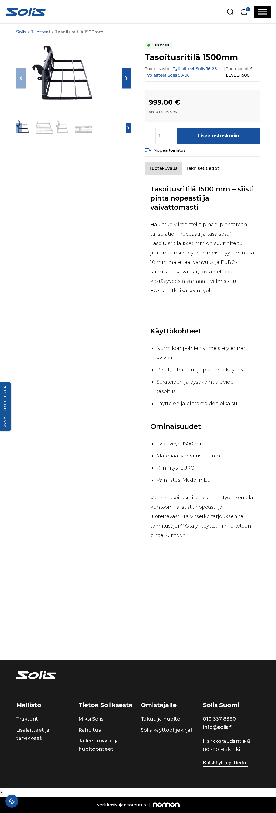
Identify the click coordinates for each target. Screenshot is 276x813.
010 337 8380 (219, 719)
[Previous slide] (21, 78)
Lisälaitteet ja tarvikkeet (32, 734)
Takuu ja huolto (160, 719)
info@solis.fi (217, 727)
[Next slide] (126, 78)
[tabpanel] (202, 362)
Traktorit (27, 719)
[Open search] (230, 11)
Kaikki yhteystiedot (225, 762)
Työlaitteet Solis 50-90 (167, 75)
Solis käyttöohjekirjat (167, 730)
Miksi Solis (90, 719)
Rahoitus (89, 730)
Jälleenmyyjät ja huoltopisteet (98, 745)
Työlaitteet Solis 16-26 (195, 68)
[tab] (163, 168)
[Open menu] (262, 12)
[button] (244, 12)
